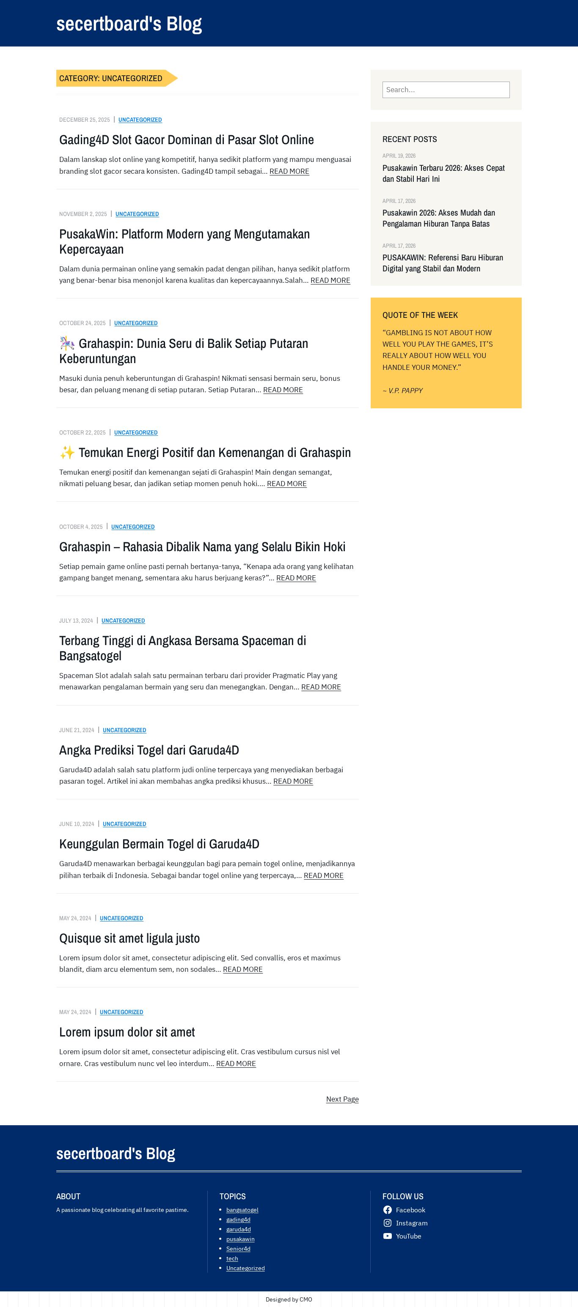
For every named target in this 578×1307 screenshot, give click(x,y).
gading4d (238, 1219)
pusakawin (240, 1239)
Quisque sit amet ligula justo (129, 938)
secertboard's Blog (129, 23)
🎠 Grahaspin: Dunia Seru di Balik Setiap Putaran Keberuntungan (183, 351)
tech (232, 1258)
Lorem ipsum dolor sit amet (127, 1031)
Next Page (342, 1099)
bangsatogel (242, 1210)
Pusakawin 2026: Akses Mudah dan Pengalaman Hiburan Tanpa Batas (439, 218)
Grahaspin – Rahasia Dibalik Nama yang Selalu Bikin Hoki (202, 546)
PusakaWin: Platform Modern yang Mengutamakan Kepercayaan (184, 241)
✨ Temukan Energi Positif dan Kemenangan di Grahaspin (205, 452)
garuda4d (238, 1229)
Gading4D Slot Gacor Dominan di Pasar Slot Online (186, 139)
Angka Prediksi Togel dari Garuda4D (149, 749)
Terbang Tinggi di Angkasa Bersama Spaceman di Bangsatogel (182, 648)
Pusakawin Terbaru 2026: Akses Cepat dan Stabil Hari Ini (444, 173)
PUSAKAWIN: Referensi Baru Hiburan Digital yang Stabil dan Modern (443, 263)
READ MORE (289, 171)
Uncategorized (140, 119)
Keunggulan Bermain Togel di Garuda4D (159, 843)
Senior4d (238, 1248)
